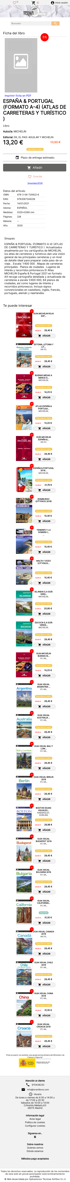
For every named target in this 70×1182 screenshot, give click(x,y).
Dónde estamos (35, 1151)
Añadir (36, 167)
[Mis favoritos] (14, 2)
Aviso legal (35, 1119)
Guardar (37, 176)
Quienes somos (35, 1147)
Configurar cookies (35, 1125)
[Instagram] (35, 1137)
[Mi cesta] (33, 2)
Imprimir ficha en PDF (18, 95)
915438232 (38, 1084)
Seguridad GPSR (35, 183)
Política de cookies (35, 1122)
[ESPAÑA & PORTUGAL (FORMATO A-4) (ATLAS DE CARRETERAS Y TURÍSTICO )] (21, 65)
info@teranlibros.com (38, 1089)
